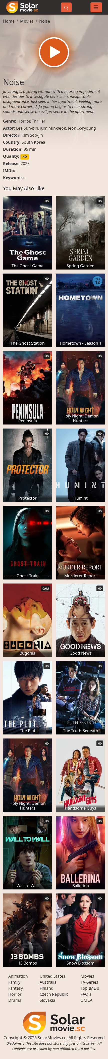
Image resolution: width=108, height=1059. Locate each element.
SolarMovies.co (52, 1037)
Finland (46, 988)
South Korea (33, 142)
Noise (44, 21)
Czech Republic (54, 994)
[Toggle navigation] (96, 7)
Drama (14, 1000)
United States (52, 976)
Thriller (38, 121)
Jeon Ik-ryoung (82, 128)
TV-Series (89, 982)
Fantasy (15, 988)
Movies (27, 21)
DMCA (86, 1000)
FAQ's (86, 994)
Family (14, 982)
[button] (54, 52)
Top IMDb (90, 988)
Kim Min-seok (53, 128)
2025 (25, 163)
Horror (23, 121)
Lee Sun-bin (27, 128)
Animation (18, 976)
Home (9, 21)
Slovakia (47, 1000)
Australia (48, 982)
